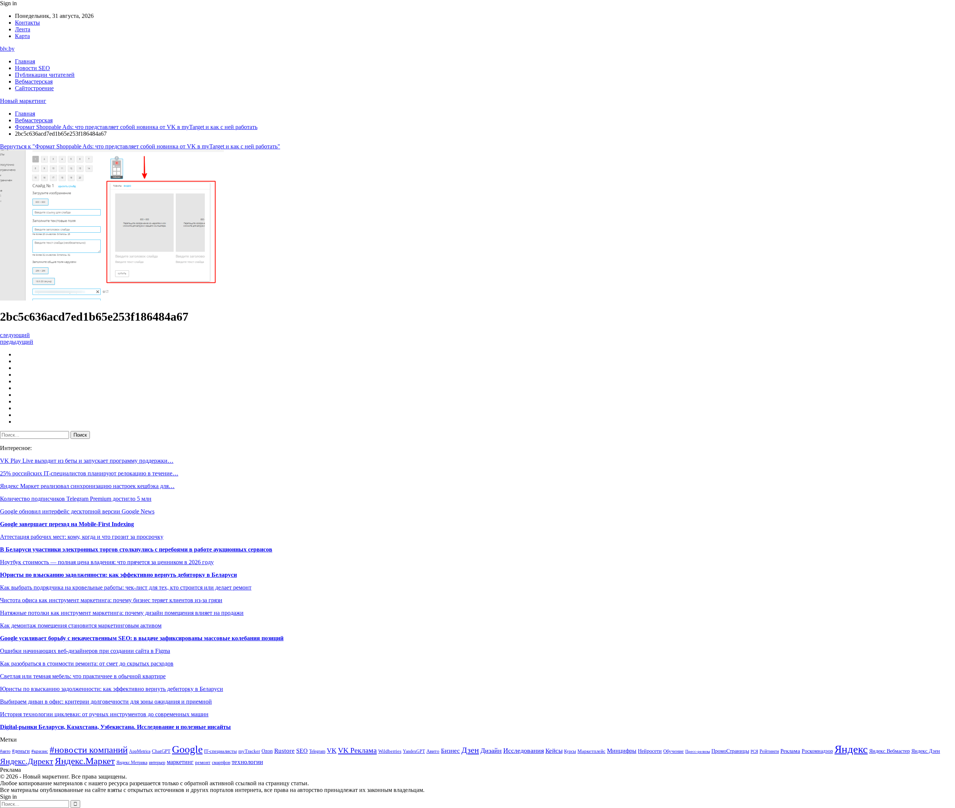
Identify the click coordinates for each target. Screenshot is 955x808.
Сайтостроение (34, 88)
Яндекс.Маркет (85, 760)
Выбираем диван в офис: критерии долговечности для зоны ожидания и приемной (106, 701)
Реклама (790, 751)
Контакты (27, 22)
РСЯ (754, 751)
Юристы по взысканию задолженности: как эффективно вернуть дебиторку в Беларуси (118, 575)
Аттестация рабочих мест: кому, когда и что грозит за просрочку (81, 537)
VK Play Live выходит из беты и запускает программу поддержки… (86, 461)
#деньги (21, 751)
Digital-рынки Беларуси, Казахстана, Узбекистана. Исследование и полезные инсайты (115, 727)
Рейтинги (769, 751)
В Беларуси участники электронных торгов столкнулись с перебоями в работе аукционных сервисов (136, 549)
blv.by (7, 48)
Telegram (317, 751)
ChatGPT (161, 751)
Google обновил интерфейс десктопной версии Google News (77, 511)
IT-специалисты (220, 751)
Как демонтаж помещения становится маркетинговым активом (81, 625)
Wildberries (389, 751)
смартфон (221, 762)
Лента (22, 29)
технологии (247, 761)
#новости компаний (89, 750)
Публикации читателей (45, 75)
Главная (25, 61)
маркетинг (180, 761)
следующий (15, 335)
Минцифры (621, 751)
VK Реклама (357, 750)
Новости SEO (32, 68)
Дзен (470, 750)
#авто (5, 751)
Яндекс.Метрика (131, 762)
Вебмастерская (34, 81)
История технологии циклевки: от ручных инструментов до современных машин (104, 714)
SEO (302, 750)
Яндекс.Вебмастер (889, 751)
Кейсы (554, 750)
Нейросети (650, 751)
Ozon (267, 751)
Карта (22, 36)
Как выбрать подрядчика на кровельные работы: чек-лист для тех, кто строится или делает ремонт (125, 587)
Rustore (284, 750)
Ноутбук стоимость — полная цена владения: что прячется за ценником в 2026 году (107, 562)
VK (331, 750)
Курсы (570, 751)
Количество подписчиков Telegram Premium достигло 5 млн (75, 499)
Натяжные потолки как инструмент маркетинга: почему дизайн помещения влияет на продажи (122, 613)
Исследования (523, 750)
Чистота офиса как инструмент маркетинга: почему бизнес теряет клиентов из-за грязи (111, 600)
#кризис (39, 751)
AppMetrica (139, 751)
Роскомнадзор (817, 751)
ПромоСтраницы (730, 751)
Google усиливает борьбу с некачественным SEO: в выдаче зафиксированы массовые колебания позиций (142, 638)
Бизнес (450, 750)
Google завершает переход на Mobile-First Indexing (67, 524)
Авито (432, 751)
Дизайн (491, 750)
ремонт (202, 762)
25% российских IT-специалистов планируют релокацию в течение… (89, 473)
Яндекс (851, 749)
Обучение (673, 751)
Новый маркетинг (23, 101)
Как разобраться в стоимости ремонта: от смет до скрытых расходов (86, 663)
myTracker (249, 751)
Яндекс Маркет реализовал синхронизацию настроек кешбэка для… (87, 486)
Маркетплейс (591, 751)
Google (187, 749)
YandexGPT (414, 751)
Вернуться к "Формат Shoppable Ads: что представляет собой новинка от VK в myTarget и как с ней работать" (140, 146)
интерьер (157, 762)
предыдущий (16, 342)
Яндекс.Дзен (925, 751)
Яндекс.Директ (26, 761)
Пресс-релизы (697, 751)
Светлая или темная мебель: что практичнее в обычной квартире (83, 676)
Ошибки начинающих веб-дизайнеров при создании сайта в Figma (85, 651)
